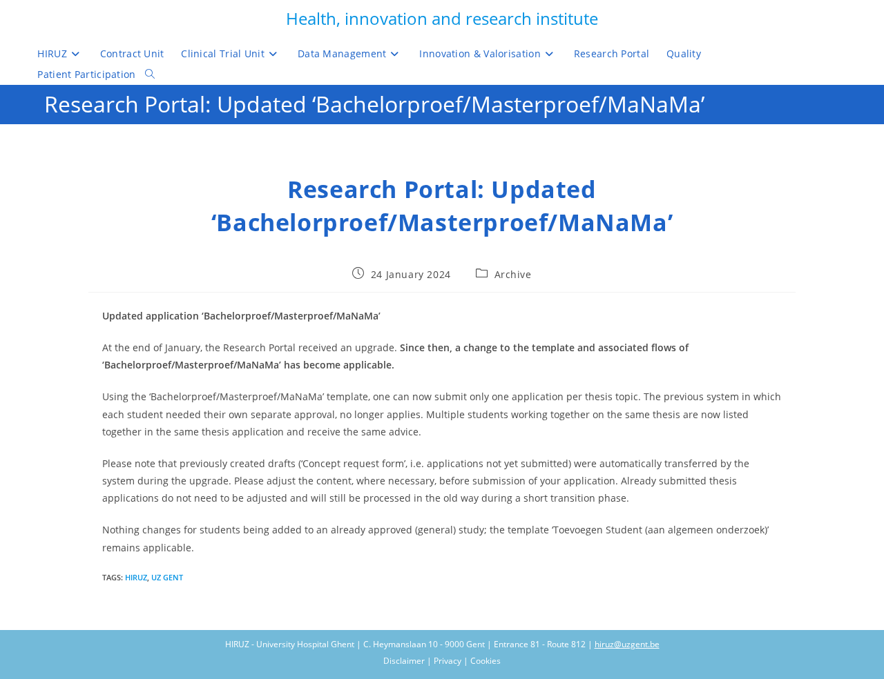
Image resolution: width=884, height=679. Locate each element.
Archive (513, 274)
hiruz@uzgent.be (627, 644)
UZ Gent (167, 577)
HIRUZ (136, 577)
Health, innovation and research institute (442, 18)
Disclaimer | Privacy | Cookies (442, 661)
